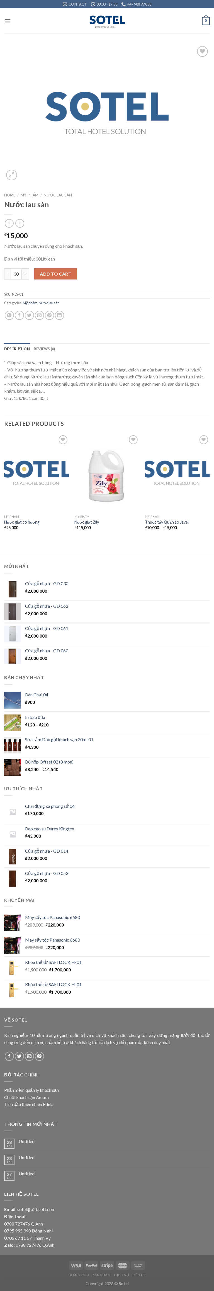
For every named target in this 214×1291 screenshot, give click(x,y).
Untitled (27, 1141)
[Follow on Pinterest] (39, 1056)
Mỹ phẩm (29, 195)
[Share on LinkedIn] (59, 315)
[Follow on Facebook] (9, 1056)
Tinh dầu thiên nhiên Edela (29, 1104)
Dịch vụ (121, 1275)
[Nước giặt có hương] (36, 473)
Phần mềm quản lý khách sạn (31, 1090)
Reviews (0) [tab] (44, 349)
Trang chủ (78, 1275)
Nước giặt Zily (86, 522)
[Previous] (4, 489)
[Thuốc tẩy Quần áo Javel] (177, 473)
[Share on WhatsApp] (9, 315)
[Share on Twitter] (29, 315)
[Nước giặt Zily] (106, 473)
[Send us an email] (29, 1056)
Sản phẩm (102, 1275)
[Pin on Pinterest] (49, 315)
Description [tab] (17, 349)
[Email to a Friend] (39, 315)
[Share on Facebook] (19, 315)
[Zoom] (11, 175)
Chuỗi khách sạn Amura (26, 1097)
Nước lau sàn (58, 195)
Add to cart (55, 273)
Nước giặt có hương (22, 522)
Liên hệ (139, 1275)
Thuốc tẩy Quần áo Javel (167, 522)
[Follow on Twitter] (19, 1056)
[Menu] (7, 21)
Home (9, 195)
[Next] (209, 489)
